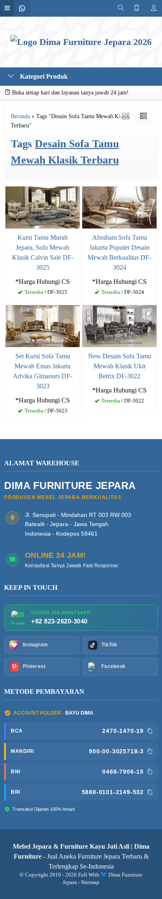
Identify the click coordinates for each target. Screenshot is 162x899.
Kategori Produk (43, 76)
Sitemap (90, 882)
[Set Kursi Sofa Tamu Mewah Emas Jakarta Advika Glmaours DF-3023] (42, 325)
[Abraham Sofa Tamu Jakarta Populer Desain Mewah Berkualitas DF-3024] (119, 206)
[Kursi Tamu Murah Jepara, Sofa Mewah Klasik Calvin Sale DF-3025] (42, 206)
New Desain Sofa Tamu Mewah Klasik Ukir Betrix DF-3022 (119, 366)
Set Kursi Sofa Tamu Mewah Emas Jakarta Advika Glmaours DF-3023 (42, 371)
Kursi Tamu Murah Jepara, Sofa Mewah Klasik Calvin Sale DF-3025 (43, 252)
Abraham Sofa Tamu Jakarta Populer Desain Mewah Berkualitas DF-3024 (119, 252)
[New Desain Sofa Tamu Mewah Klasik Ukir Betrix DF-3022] (119, 325)
